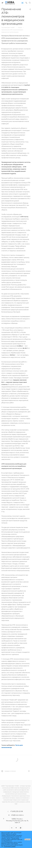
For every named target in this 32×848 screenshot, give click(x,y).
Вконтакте (11, 828)
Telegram (16, 828)
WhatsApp (20, 828)
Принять (27, 839)
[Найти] (29, 3)
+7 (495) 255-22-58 (16, 811)
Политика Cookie (9, 846)
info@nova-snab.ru (17, 815)
